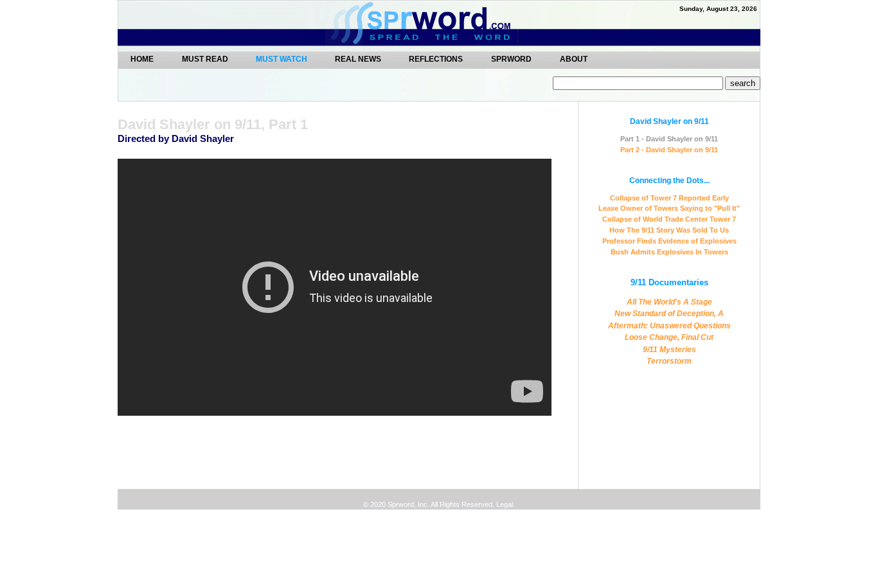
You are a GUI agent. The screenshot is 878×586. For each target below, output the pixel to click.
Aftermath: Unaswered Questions (669, 325)
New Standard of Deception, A (669, 313)
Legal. (504, 504)
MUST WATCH (282, 59)
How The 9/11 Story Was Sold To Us (669, 230)
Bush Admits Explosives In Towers (669, 252)
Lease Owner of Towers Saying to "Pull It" (669, 208)
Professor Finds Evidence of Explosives (669, 241)
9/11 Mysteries (669, 349)
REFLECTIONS (436, 59)
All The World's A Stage (669, 301)
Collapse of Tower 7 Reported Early (669, 198)
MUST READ (206, 59)
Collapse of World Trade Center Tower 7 (669, 219)
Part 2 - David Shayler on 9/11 (669, 150)
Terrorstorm (669, 361)
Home (142, 59)
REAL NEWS (359, 59)
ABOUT (573, 59)
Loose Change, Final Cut (669, 337)
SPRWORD (511, 59)
